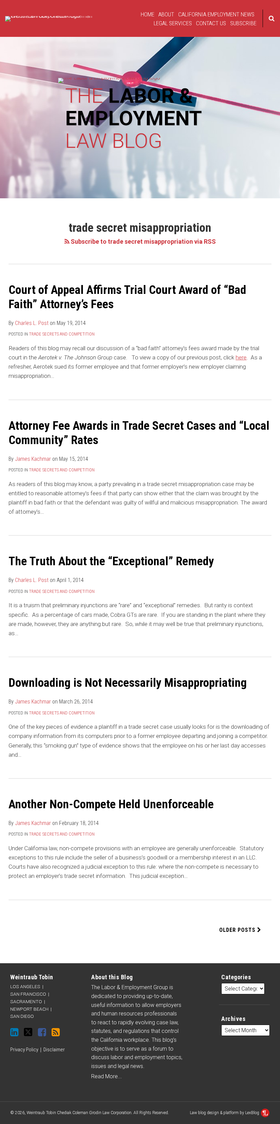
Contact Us (211, 23)
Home (147, 14)
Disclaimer (54, 1050)
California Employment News (216, 14)
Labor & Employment (133, 118)
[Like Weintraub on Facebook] (42, 1032)
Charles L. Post (31, 323)
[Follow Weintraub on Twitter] (28, 1032)
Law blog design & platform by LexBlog (225, 1112)
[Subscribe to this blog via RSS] (56, 1032)
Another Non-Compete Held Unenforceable (111, 804)
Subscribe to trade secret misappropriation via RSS (142, 241)
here (241, 357)
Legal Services (173, 23)
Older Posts (238, 930)
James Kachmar (33, 459)
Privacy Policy (24, 1050)
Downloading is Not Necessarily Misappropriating (128, 683)
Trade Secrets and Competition (62, 334)
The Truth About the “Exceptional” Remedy (111, 561)
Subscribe (243, 23)
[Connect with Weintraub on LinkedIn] (14, 1032)
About (166, 14)
